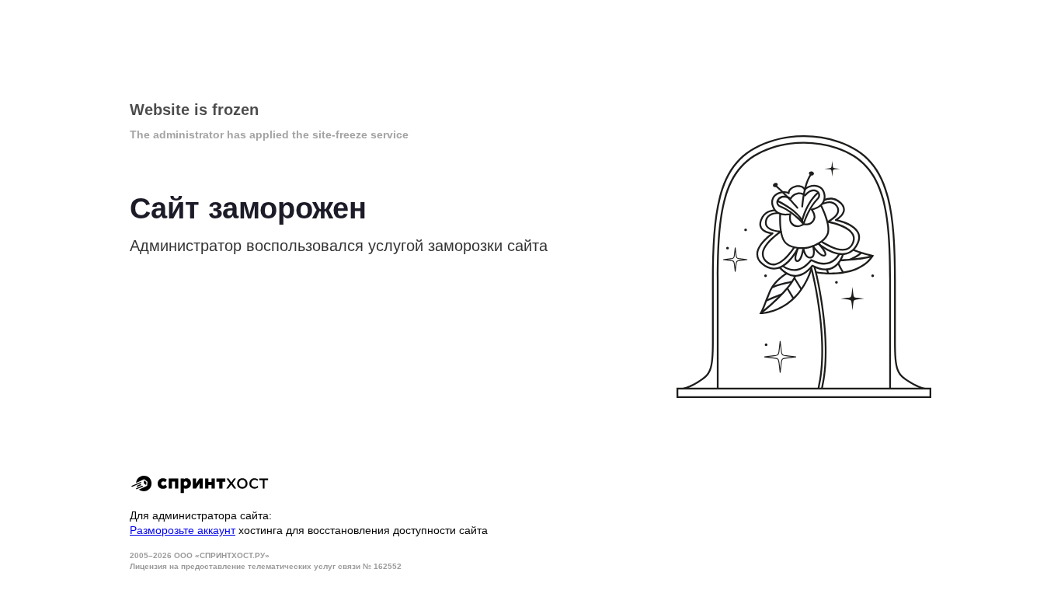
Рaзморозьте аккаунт (182, 530)
